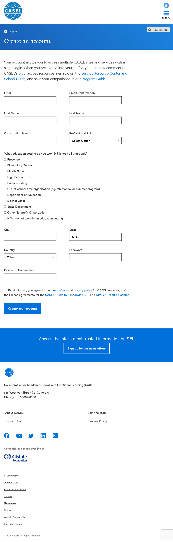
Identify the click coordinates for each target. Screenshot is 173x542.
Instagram (56, 435)
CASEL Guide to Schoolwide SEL (67, 295)
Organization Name (17, 133)
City (6, 229)
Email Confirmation (82, 93)
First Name (11, 113)
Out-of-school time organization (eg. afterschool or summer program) (53, 189)
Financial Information (15, 489)
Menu (166, 17)
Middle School (16, 171)
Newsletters (10, 503)
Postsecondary (17, 183)
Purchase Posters (13, 523)
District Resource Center (112, 295)
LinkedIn (44, 435)
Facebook (7, 435)
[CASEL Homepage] (13, 12)
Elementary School (19, 165)
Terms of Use (13, 421)
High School (15, 177)
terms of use (59, 290)
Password (75, 250)
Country (9, 250)
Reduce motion (160, 29)
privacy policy (83, 290)
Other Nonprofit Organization (26, 212)
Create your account (22, 308)
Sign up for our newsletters (87, 348)
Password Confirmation (19, 270)
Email (7, 93)
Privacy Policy (97, 421)
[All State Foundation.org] (86, 457)
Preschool (13, 159)
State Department (19, 206)
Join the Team (97, 412)
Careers (8, 496)
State (72, 229)
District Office (16, 200)
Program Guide (94, 78)
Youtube (19, 435)
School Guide (15, 78)
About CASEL (14, 412)
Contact (8, 510)
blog (22, 73)
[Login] (164, 5)
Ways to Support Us (14, 517)
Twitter (31, 435)
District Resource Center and (104, 73)
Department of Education (24, 195)
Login (166, 5)
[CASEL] (9, 372)
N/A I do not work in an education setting (35, 218)
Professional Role (80, 133)
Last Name (76, 113)
